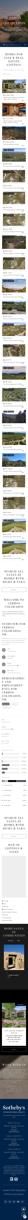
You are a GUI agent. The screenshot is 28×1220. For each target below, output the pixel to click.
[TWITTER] (22, 1201)
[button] (25, 44)
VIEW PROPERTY (14, 1024)
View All (14, 589)
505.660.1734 (14, 1156)
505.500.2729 (14, 1143)
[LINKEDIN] (14, 1201)
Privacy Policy (20, 1190)
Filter (8, 74)
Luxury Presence (18, 1194)
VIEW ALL (14, 1049)
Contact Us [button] (14, 1089)
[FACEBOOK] (5, 1201)
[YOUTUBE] (18, 1201)
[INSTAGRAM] (9, 1201)
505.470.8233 (14, 1130)
